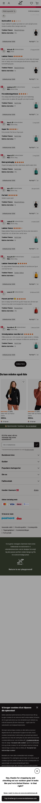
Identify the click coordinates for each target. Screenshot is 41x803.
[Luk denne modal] (37, 771)
